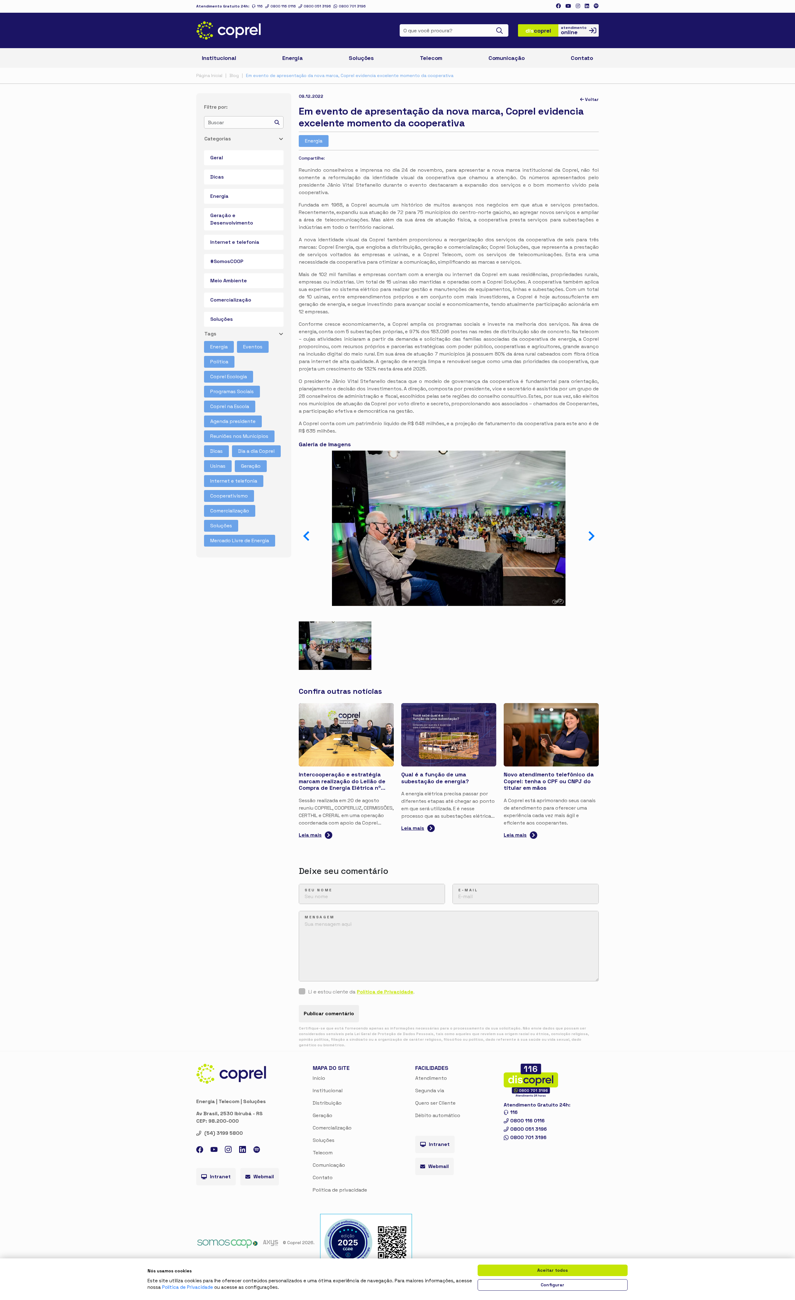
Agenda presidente (233, 421)
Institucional (328, 1090)
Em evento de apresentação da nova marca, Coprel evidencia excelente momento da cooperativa (349, 75)
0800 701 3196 (352, 6)
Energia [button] (292, 57)
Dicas (217, 177)
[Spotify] (256, 1150)
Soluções (221, 319)
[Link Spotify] (596, 6)
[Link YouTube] (214, 1151)
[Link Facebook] (558, 6)
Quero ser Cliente (435, 1103)
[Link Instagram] (578, 6)
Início (319, 1078)
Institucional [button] (219, 57)
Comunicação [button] (506, 57)
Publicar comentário (329, 1013)
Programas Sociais (232, 391)
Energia (219, 196)
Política (219, 361)
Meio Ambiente (228, 280)
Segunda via (429, 1090)
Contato (323, 1177)
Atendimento (431, 1078)
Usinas (217, 466)
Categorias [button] (217, 138)
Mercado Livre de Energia (239, 540)
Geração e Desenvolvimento (231, 219)
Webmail (263, 1176)
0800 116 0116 (283, 6)
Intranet (220, 1176)
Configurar (552, 1285)
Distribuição (327, 1103)
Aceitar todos (552, 1270)
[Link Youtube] (568, 6)
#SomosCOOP (226, 261)
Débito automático (437, 1115)
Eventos (252, 346)
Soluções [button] (361, 57)
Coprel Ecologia (228, 376)
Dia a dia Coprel (256, 451)
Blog (234, 75)
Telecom (431, 57)
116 (260, 6)
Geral (216, 157)
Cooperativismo (229, 496)
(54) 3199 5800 (223, 1133)
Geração (251, 466)
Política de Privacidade (385, 992)
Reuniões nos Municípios (239, 436)
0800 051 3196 (317, 6)
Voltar (591, 99)
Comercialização (230, 300)
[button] (591, 536)
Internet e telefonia (234, 242)
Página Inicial (209, 75)
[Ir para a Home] (228, 30)
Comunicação (329, 1165)
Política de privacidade (340, 1190)
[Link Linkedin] (587, 6)
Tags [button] (210, 333)
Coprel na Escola (229, 406)
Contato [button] (582, 57)
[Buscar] (501, 30)
